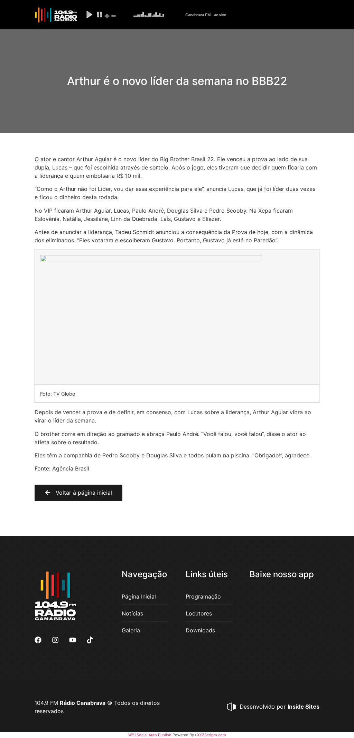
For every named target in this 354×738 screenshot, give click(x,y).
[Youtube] (73, 640)
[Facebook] (38, 640)
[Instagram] (55, 640)
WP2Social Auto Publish (149, 734)
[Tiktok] (90, 640)
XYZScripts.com (211, 734)
